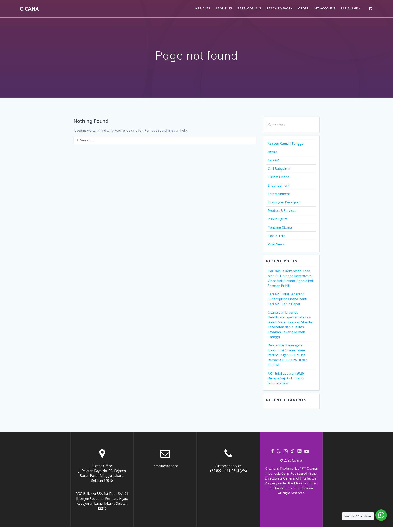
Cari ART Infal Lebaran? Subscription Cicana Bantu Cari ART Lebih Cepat (288, 299)
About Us (224, 8)
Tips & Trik (276, 236)
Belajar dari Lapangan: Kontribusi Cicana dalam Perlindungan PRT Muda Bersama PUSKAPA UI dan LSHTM (288, 355)
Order (303, 8)
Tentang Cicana (280, 227)
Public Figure (278, 219)
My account (325, 8)
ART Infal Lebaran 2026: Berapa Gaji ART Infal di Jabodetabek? (286, 378)
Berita (272, 152)
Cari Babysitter (279, 168)
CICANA (29, 8)
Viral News (276, 244)
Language (349, 8)
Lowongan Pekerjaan (284, 202)
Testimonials (249, 8)
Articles (202, 8)
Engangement (278, 185)
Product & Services (282, 210)
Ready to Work (280, 8)
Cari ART (274, 160)
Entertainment (279, 194)
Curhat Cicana (278, 177)
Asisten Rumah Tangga (286, 143)
